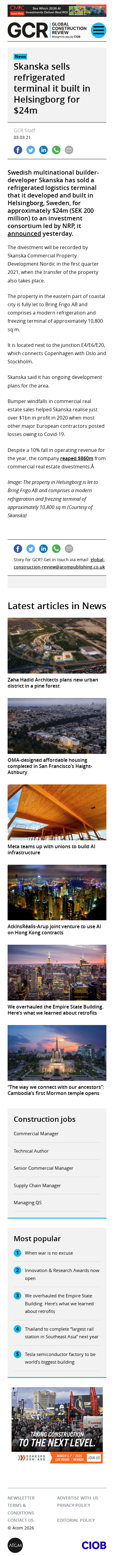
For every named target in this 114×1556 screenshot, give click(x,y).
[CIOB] (82, 1545)
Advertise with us (77, 1498)
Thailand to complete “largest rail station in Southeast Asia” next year (61, 1333)
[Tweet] (30, 150)
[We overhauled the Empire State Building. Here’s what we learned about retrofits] (57, 973)
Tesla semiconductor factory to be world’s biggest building (60, 1358)
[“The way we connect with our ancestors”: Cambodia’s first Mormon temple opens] (57, 1053)
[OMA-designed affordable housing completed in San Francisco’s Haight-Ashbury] (57, 726)
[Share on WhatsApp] (56, 150)
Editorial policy (76, 1520)
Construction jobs (45, 1119)
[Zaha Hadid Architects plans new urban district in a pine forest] (57, 646)
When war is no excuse (49, 1253)
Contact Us (21, 1520)
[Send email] (69, 150)
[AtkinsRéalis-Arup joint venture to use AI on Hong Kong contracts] (57, 893)
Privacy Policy (73, 1505)
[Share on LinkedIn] (43, 150)
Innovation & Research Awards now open (62, 1274)
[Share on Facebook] (18, 150)
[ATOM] (32, 1545)
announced (24, 233)
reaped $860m (76, 458)
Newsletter (21, 1498)
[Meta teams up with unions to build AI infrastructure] (57, 812)
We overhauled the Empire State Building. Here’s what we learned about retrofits (59, 1303)
